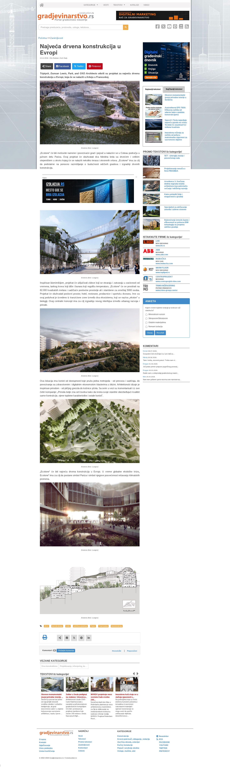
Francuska (103, 626)
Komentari (150, 346)
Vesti (80, 736)
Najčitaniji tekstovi (174, 89)
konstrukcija (57, 626)
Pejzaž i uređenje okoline (128, 748)
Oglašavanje (44, 745)
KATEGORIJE (91, 6)
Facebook (63, 66)
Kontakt (42, 742)
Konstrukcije (123, 736)
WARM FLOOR (162, 268)
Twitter (80, 66)
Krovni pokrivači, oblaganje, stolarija (133, 739)
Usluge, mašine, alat (126, 751)
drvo (46, 626)
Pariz (93, 626)
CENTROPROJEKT (164, 277)
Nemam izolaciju (155, 326)
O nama (42, 739)
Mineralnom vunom (156, 314)
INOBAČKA (161, 259)
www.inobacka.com (164, 263)
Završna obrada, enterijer (128, 742)
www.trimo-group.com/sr (167, 290)
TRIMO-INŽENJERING (165, 286)
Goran (145, 351)
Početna (42, 38)
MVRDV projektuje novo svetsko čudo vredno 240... (101, 697)
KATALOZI (134, 5)
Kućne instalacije (125, 745)
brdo (68, 626)
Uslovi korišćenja (47, 751)
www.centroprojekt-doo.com (168, 281)
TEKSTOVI (119, 6)
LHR (158, 241)
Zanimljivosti (56, 38)
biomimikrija (117, 626)
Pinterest (96, 66)
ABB (158, 250)
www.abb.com (162, 255)
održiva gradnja (80, 626)
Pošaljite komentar (66, 650)
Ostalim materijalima (157, 322)
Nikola (145, 357)
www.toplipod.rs (163, 272)
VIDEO (146, 5)
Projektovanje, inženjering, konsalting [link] (74, 666)
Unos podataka (46, 748)
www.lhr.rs (160, 246)
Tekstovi (82, 739)
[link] (75, 16)
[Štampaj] (45, 637)
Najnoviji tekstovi (153, 89)
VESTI (106, 5)
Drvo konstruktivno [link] (49, 666)
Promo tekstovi (85, 742)
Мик (144, 377)
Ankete (81, 751)
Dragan (146, 364)
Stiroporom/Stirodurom (158, 318)
